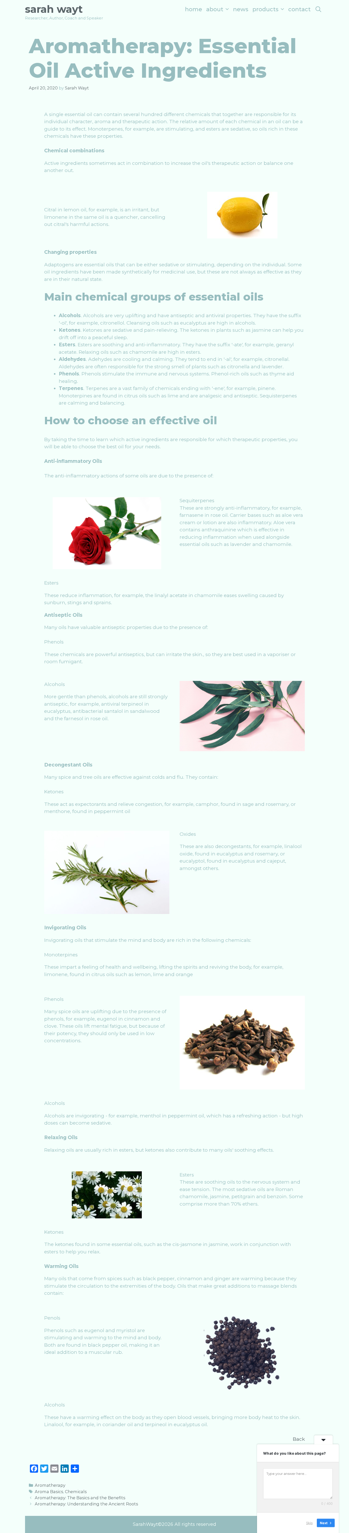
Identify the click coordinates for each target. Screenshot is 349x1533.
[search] (318, 9)
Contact (299, 9)
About (214, 9)
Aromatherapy (50, 1485)
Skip (309, 1522)
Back (299, 1439)
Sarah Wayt (54, 9)
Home (193, 9)
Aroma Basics (49, 1491)
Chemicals (76, 1491)
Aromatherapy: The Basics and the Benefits (80, 1497)
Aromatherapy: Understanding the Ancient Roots (86, 1503)
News (240, 9)
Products (265, 9)
